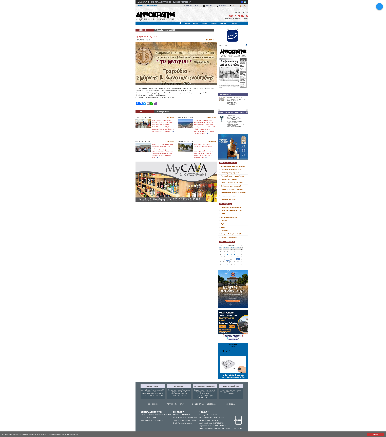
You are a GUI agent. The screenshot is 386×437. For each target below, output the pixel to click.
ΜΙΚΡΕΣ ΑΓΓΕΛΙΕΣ (233, 375)
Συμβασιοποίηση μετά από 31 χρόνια (233, 166)
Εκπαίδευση (233, 23)
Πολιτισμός (214, 23)
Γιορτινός (224, 220)
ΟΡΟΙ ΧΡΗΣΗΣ (153, 404)
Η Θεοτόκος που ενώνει (228, 196)
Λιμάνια (223, 224)
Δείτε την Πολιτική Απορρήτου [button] (69, 434)
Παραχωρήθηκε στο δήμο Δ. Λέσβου (232, 176)
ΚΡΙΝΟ (223, 214)
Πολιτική (187, 23)
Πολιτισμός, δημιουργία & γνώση (231, 169)
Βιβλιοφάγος (160, 27)
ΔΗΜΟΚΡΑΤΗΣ (143, 2)
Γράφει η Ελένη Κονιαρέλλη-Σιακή (231, 210)
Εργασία (151, 27)
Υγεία (169, 27)
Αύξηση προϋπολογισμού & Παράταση (233, 192)
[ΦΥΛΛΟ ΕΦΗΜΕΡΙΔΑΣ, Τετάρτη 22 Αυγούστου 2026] (233, 91)
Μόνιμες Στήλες (141, 27)
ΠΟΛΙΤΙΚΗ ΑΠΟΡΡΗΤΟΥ (175, 404)
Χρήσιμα (176, 27)
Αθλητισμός (223, 23)
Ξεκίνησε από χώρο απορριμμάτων (232, 186)
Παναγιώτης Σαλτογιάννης (229, 237)
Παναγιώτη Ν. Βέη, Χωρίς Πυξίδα (231, 234)
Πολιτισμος (210, 40)
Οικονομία (204, 23)
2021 (224, 248)
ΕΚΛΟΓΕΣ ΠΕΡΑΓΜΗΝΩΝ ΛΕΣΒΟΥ (232, 182)
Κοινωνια (170, 117)
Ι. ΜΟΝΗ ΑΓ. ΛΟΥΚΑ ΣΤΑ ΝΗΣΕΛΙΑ (232, 189)
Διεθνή (184, 27)
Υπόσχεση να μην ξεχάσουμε (230, 173)
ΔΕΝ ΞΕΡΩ (224, 230)
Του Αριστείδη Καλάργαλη (229, 217)
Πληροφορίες (193, 27)
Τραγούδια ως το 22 (147, 36)
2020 (220, 248)
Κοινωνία (195, 23)
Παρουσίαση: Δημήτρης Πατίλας (231, 207)
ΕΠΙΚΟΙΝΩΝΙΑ (230, 404)
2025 (238, 248)
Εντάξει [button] (375, 434)
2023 (231, 248)
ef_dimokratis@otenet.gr (239, 6)
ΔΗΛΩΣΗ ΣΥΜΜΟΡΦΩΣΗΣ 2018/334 (204, 404)
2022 (227, 248)
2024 (234, 248)
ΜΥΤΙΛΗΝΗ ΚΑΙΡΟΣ (233, 349)
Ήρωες (223, 227)
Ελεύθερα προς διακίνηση (229, 179)
